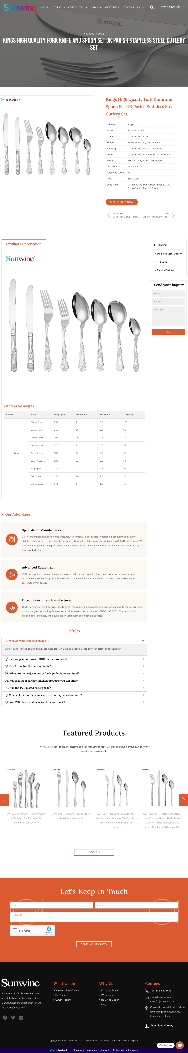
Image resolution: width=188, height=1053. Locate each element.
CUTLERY (56, 7)
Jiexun (136, 1040)
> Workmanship (107, 995)
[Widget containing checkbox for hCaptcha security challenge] (32, 930)
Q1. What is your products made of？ (27, 640)
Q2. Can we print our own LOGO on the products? (36, 659)
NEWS (94, 7)
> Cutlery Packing (164, 270)
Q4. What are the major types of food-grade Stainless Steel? (42, 673)
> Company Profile (108, 990)
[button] (152, 7)
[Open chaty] (180, 1045)
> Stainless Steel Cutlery (168, 253)
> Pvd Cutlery (162, 262)
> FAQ (102, 1004)
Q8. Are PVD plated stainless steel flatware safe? (35, 702)
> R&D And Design (109, 999)
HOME (44, 7)
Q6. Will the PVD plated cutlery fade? (28, 688)
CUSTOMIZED (76, 7)
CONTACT (128, 7)
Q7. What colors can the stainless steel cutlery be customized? (43, 695)
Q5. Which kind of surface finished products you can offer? (41, 680)
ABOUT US (110, 7)
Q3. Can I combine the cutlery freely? (28, 666)
